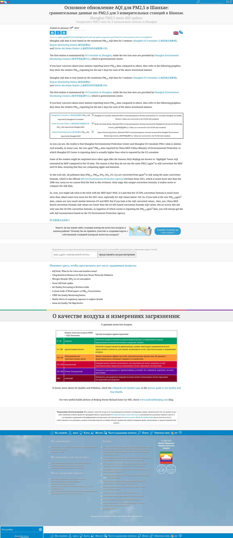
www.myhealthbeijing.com (154, 399)
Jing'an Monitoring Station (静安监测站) (70, 44)
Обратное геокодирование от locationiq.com (123, 496)
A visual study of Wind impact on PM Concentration (76, 291)
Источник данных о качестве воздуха (68, 478)
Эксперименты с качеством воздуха (67, 465)
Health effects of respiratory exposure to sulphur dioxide (77, 299)
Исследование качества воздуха (70, 457)
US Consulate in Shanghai (98, 55)
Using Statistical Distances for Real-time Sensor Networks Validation (82, 275)
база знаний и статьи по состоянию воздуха (71, 463)
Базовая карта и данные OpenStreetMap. (121, 499)
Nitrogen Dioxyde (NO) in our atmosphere (71, 279)
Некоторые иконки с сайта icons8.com (120, 492)
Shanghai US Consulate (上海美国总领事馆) (155, 40)
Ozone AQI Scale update (62, 283)
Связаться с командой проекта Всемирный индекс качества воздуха (74, 448)
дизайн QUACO (109, 508)
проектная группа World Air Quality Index (137, 417)
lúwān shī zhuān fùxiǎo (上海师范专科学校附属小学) (80, 48)
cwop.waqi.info (113, 477)
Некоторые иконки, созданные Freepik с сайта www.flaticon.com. (124, 487)
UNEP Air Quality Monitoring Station (68, 295)
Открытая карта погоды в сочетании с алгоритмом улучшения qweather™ (126, 470)
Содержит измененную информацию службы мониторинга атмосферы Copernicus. (124, 482)
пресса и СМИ (57, 451)
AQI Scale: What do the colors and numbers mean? (74, 271)
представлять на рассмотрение (117, 254)
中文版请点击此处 (59, 220)
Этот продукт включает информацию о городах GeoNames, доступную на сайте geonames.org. (125, 464)
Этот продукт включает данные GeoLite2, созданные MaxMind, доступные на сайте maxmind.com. (127, 458)
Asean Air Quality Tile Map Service (67, 303)
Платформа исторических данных (66, 493)
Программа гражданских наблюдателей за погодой (126, 475)
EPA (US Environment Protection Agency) (102, 178)
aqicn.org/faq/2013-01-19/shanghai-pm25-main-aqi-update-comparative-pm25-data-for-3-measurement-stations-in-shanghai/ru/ (105, 37)
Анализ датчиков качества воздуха (67, 467)
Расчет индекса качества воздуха (66, 481)
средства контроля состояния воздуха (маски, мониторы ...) (71, 487)
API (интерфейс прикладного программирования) (74, 491)
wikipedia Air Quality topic (126, 387)
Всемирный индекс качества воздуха (126, 415)
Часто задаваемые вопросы (67, 473)
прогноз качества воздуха (63, 483)
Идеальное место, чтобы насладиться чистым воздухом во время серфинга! (124, 503)
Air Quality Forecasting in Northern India (70, 287)
